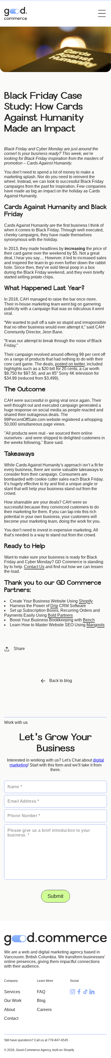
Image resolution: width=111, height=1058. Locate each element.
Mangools (95, 625)
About (9, 1009)
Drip (54, 606)
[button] (102, 13)
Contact (11, 1018)
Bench (89, 620)
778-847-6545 (58, 1040)
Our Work (12, 1000)
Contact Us (34, 567)
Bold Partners (60, 615)
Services (12, 992)
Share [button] (19, 648)
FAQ (41, 992)
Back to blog (60, 680)
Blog (41, 1000)
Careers (44, 1009)
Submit (55, 896)
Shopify (86, 601)
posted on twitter (70, 364)
